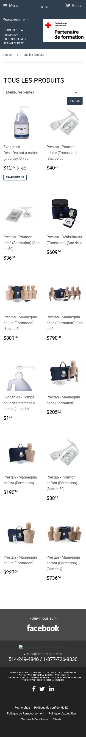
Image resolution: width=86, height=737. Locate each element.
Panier (77, 5)
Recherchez (22, 707)
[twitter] (42, 689)
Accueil (8, 54)
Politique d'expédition (62, 713)
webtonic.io (62, 675)
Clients (57, 719)
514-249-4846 (23, 659)
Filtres (75, 100)
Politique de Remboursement (25, 713)
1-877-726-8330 (60, 659)
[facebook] (34, 689)
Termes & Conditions (34, 719)
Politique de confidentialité (51, 707)
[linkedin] (51, 689)
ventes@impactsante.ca (43, 654)
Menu (13, 5)
